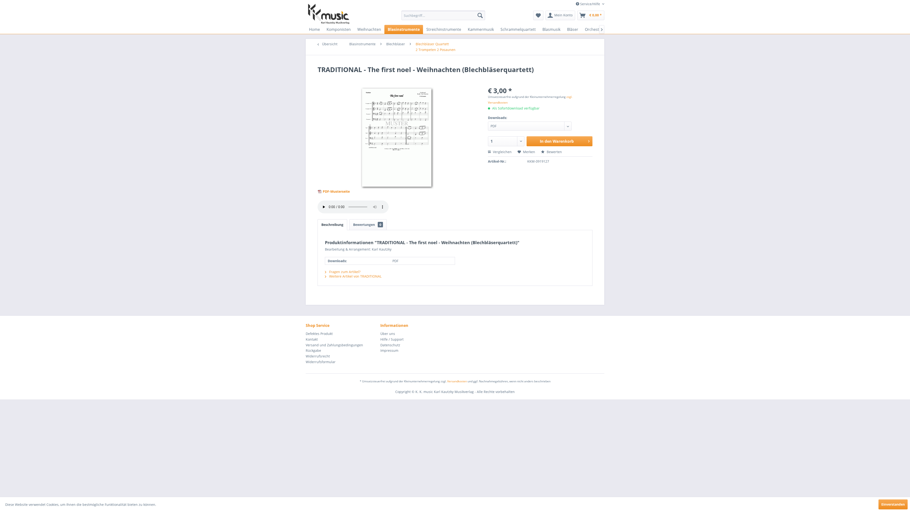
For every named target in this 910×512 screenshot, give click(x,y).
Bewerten (554, 152)
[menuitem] (443, 15)
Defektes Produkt (319, 333)
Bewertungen (367, 224)
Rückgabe (313, 350)
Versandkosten (457, 381)
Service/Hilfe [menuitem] (590, 4)
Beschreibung (332, 224)
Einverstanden (893, 504)
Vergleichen (502, 152)
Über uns (387, 333)
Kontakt (312, 339)
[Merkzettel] (538, 15)
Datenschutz (390, 345)
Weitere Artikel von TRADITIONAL (355, 276)
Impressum (389, 350)
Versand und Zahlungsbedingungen (334, 345)
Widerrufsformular (321, 362)
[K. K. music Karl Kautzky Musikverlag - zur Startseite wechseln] (328, 14)
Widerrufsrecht (318, 356)
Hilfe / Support (392, 339)
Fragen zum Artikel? (344, 272)
